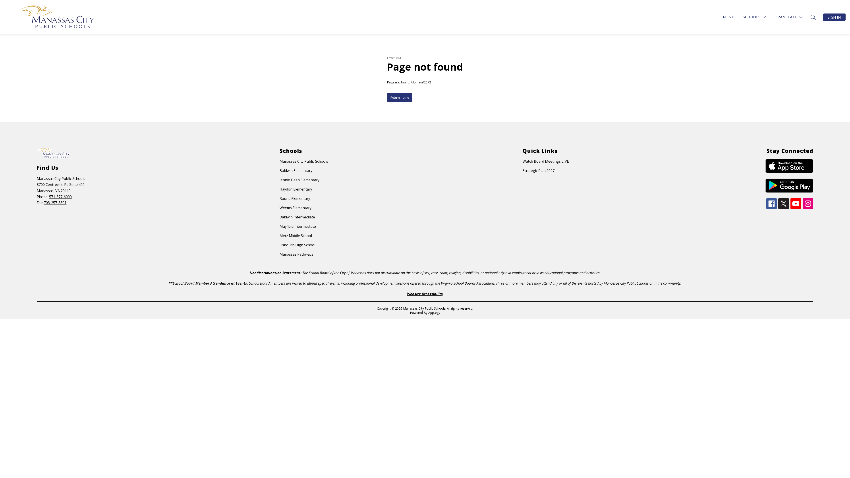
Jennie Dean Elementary (299, 179)
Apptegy (434, 312)
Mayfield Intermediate (298, 226)
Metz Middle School (296, 235)
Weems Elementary (295, 207)
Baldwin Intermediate (297, 217)
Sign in (834, 17)
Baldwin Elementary (296, 170)
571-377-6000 (60, 196)
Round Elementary (295, 198)
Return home (399, 97)
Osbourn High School (297, 245)
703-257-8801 (55, 202)
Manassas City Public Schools (304, 161)
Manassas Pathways (296, 254)
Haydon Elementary (296, 189)
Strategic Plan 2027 (538, 170)
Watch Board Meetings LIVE (546, 161)
